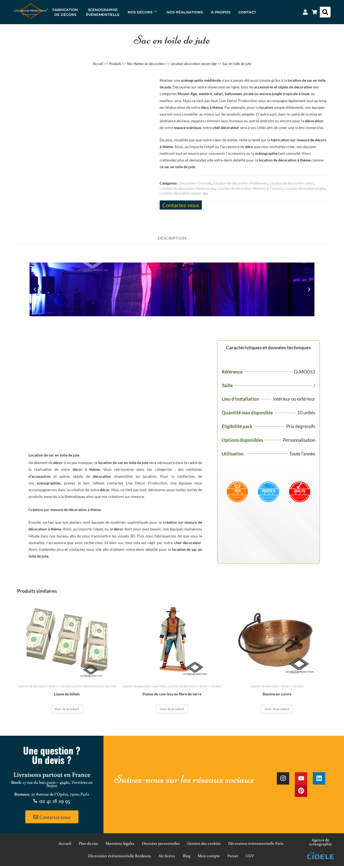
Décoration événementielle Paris (256, 843)
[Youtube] (301, 778)
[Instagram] (283, 778)
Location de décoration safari (291, 183)
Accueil (98, 64)
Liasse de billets (67, 694)
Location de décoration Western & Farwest (250, 188)
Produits (115, 64)
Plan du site (88, 843)
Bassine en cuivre (277, 694)
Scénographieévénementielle (103, 12)
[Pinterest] (301, 791)
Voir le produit (67, 709)
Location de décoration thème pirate (187, 188)
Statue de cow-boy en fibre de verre (171, 694)
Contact (247, 12)
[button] (325, 12)
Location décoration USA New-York (94, 686)
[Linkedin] (319, 778)
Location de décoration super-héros (144, 686)
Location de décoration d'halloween (240, 183)
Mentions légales (120, 843)
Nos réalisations (185, 12)
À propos (220, 12)
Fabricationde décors (65, 12)
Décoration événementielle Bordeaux (119, 855)
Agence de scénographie (320, 841)
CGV (250, 855)
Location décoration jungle (304, 188)
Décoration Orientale (195, 183)
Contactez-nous (180, 205)
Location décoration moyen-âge (194, 64)
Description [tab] (172, 237)
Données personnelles (161, 843)
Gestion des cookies (204, 843)
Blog (186, 855)
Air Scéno (167, 855)
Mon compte (209, 855)
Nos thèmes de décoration (146, 64)
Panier (232, 855)
